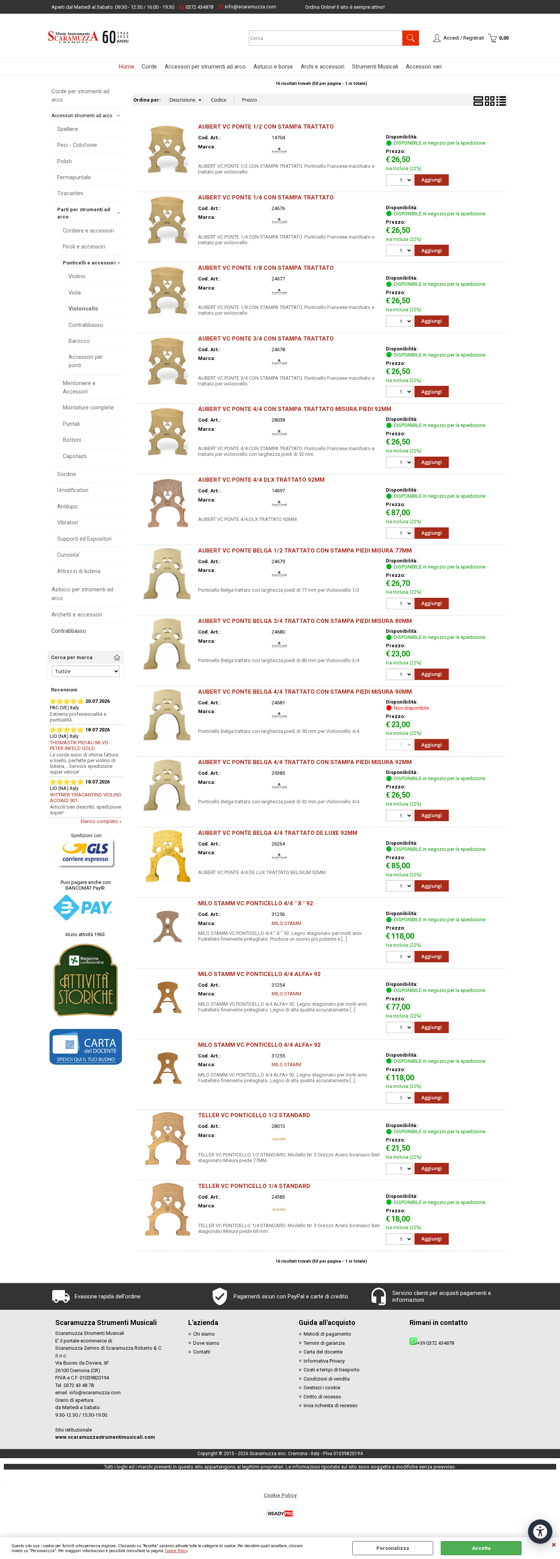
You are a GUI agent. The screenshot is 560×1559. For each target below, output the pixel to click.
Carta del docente (323, 1352)
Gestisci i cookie (322, 1387)
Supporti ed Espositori (84, 539)
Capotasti (74, 456)
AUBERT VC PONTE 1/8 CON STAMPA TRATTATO (266, 267)
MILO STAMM (286, 923)
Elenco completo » (101, 821)
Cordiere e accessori (88, 231)
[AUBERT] (279, 156)
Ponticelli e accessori (89, 263)
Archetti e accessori (76, 614)
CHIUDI (554, 1545)
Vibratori (67, 522)
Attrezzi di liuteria (79, 571)
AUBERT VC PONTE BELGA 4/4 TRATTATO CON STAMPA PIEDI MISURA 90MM (305, 691)
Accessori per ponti (86, 361)
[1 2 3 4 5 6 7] (400, 463)
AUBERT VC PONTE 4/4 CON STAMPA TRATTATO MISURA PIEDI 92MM (294, 409)
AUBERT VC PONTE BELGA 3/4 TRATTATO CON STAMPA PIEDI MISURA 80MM (305, 621)
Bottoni (72, 440)
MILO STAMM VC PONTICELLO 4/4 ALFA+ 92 (259, 974)
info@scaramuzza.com (247, 7)
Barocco (79, 341)
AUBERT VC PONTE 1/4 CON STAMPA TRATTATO (266, 197)
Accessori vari (424, 66)
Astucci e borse (273, 66)
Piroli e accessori (84, 247)
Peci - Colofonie (77, 145)
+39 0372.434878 (435, 1343)
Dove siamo (206, 1343)
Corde (149, 66)
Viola (75, 293)
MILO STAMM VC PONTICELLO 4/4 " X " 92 (255, 903)
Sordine (66, 474)
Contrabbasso (86, 325)
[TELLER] (279, 1145)
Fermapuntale (74, 177)
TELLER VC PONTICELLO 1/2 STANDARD (254, 1115)
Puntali (71, 424)
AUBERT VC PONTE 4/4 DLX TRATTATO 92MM (261, 479)
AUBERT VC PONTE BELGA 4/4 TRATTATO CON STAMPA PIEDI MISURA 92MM (305, 762)
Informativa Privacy (324, 1361)
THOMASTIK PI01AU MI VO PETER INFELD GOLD (79, 745)
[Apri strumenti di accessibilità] (540, 1531)
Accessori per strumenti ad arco (205, 66)
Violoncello (83, 309)
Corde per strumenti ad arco (80, 96)
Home (126, 66)
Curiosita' (68, 555)
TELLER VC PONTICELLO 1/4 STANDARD (254, 1186)
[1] (400, 322)
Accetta (481, 1548)
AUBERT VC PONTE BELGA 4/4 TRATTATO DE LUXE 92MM (277, 833)
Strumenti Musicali (375, 66)
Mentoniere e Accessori (79, 387)
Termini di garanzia (324, 1343)
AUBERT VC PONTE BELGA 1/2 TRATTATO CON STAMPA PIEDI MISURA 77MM (305, 550)
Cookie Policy (176, 1550)
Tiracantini (70, 193)
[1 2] (400, 251)
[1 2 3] (400, 181)
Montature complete (88, 407)
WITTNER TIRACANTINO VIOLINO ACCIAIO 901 (86, 797)
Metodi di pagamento (327, 1334)
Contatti (201, 1352)
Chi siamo (204, 1334)
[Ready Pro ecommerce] (280, 1513)
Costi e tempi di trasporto (332, 1370)
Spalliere (67, 129)
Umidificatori (72, 490)
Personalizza (392, 1548)
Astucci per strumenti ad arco (82, 594)
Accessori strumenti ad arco (81, 115)
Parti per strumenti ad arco (83, 213)
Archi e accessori (322, 66)
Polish (64, 161)
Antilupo (67, 506)
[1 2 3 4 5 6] (400, 816)
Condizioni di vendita (327, 1379)
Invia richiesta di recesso (331, 1405)
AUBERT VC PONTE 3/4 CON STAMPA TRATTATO (266, 338)
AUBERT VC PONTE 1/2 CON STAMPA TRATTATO (266, 126)
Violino (77, 276)
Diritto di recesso (322, 1397)
